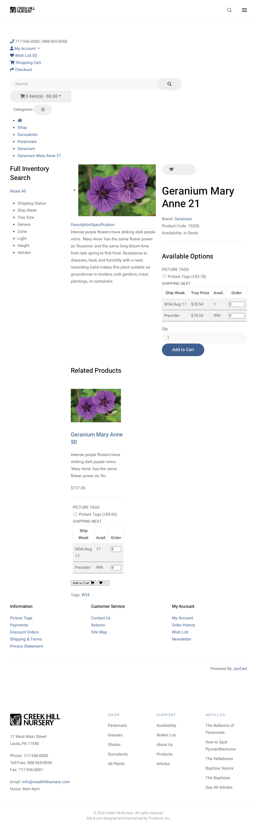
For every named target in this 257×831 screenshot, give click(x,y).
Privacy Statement (26, 646)
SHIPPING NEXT (176, 284)
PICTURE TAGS (175, 270)
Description (81, 225)
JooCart (240, 669)
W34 (86, 595)
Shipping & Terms (26, 639)
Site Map (99, 632)
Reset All (18, 191)
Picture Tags (21, 618)
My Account (182, 618)
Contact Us (100, 618)
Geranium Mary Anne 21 (39, 156)
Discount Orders (24, 632)
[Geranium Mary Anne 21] (117, 190)
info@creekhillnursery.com (46, 782)
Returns (98, 625)
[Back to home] (23, 10)
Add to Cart (183, 350)
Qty (165, 329)
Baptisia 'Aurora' (220, 768)
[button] (229, 10)
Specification (102, 225)
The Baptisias (218, 778)
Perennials (27, 142)
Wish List (180, 632)
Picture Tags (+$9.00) (97, 514)
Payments (19, 625)
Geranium (26, 149)
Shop (22, 128)
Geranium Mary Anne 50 (97, 438)
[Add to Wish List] (171, 169)
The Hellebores (219, 759)
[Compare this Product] (188, 169)
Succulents (27, 135)
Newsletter (181, 639)
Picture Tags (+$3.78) (186, 277)
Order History (183, 625)
